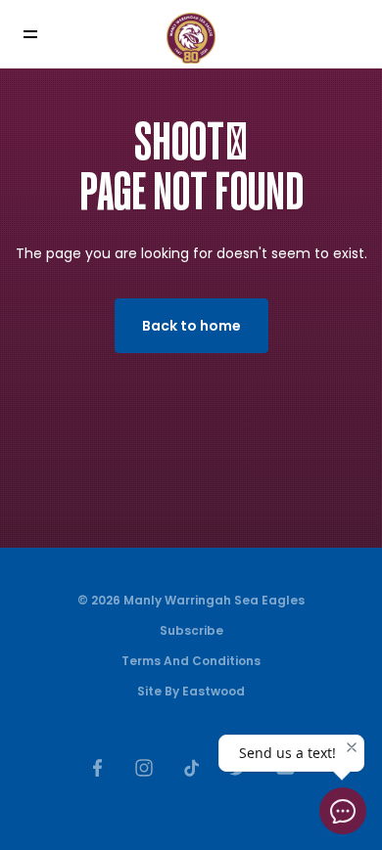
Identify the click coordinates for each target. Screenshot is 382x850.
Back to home (191, 326)
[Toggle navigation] (44, 35)
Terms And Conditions (191, 660)
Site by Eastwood (191, 691)
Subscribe (191, 630)
